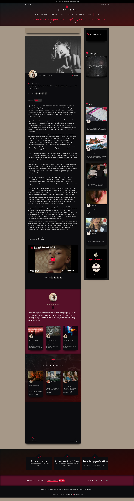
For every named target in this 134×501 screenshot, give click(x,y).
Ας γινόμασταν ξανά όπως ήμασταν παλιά (52, 347)
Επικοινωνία (53, 489)
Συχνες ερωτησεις (105, 4)
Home (51, 22)
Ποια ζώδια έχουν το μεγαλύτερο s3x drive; (95, 212)
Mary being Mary (67, 386)
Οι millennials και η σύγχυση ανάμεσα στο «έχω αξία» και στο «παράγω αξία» (35, 393)
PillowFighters (80, 14)
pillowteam (93, 121)
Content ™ (53, 14)
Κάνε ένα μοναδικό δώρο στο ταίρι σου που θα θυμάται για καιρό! (67, 464)
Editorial (36, 14)
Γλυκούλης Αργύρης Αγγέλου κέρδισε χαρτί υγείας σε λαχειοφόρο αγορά (95, 184)
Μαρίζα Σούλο (54, 381)
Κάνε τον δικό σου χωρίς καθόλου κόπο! (95, 462)
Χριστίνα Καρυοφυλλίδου (45, 75)
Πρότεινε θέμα (60, 489)
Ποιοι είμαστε (73, 489)
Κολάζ (89, 126)
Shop (97, 14)
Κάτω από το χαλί (91, 153)
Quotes (89, 14)
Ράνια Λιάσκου (94, 177)
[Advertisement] (53, 419)
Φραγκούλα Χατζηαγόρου (34, 385)
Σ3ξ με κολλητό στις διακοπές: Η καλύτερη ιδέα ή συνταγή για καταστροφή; (96, 157)
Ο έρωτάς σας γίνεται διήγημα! (67, 461)
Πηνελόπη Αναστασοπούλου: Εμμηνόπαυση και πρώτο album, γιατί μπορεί (95, 241)
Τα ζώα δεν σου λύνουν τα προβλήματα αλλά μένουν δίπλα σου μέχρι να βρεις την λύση (52, 390)
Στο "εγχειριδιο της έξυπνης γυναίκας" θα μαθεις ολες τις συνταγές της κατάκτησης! (95, 466)
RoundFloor (79, 494)
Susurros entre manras (92, 181)
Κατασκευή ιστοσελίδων (66, 494)
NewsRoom (44, 14)
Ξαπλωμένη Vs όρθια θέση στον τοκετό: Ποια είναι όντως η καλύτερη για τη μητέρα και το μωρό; (69, 390)
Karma (31, 389)
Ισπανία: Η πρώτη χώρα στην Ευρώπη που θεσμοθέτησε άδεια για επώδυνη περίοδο (96, 129)
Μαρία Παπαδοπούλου (73, 381)
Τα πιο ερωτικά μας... (39, 461)
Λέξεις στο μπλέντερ (34, 83)
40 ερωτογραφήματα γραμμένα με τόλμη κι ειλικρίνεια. (39, 464)
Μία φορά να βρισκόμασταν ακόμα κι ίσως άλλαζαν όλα (35, 347)
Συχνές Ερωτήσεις (45, 489)
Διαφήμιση (66, 489)
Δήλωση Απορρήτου (88, 489)
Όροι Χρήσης (80, 489)
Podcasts (70, 14)
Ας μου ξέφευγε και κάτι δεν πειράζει (69, 347)
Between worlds (50, 386)
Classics (62, 14)
